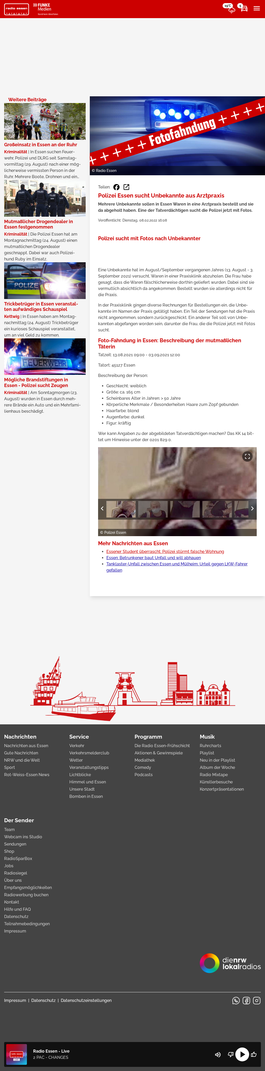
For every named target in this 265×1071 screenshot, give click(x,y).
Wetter (76, 760)
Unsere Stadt (82, 789)
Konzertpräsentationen (222, 789)
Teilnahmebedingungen (27, 923)
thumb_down (231, 1054)
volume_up (218, 1054)
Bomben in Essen (86, 796)
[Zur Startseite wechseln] (16, 9)
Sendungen (15, 844)
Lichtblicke (80, 774)
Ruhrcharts (210, 745)
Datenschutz (16, 916)
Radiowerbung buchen (26, 894)
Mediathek (145, 760)
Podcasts (144, 774)
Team (9, 829)
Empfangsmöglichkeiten (28, 887)
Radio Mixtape (214, 774)
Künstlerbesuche (216, 781)
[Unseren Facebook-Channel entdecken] (246, 1000)
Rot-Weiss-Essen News (26, 774)
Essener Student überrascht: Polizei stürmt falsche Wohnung (165, 551)
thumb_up (254, 1054)
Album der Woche (217, 767)
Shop (9, 851)
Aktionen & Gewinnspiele (159, 753)
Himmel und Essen (87, 781)
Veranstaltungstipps (89, 767)
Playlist (207, 753)
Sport (9, 767)
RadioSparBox (18, 858)
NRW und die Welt (22, 760)
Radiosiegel (15, 873)
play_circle (242, 1054)
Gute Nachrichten (21, 753)
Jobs (8, 865)
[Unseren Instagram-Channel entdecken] (257, 1000)
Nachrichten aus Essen (26, 745)
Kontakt (11, 902)
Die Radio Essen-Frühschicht (162, 745)
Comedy (143, 767)
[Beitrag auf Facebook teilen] (116, 187)
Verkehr (76, 745)
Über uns (13, 880)
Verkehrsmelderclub (89, 753)
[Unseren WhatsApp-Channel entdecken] (236, 1000)
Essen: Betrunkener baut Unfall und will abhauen (153, 557)
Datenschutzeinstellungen (86, 1000)
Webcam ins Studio (23, 836)
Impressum (15, 931)
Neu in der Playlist (217, 760)
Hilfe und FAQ (17, 909)
